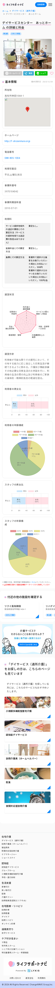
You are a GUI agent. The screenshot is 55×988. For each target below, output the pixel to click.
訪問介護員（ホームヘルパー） (15, 844)
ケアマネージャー (9, 854)
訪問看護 (5, 913)
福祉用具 (5, 847)
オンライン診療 (8, 924)
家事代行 (5, 887)
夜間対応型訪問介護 (10, 851)
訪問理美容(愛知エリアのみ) (14, 901)
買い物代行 (6, 890)
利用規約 (42, 978)
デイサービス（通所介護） (13, 840)
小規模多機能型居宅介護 (12, 874)
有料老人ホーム (8, 946)
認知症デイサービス (10, 867)
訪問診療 (5, 910)
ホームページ (15, 73)
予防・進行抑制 (8, 877)
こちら (32, 582)
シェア (43, 73)
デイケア (5, 917)
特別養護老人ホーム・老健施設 (15, 953)
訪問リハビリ (7, 920)
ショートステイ (8, 858)
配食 (4, 894)
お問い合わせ (15, 978)
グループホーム (8, 870)
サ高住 (4, 942)
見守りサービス (8, 933)
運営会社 (29, 978)
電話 (30, 73)
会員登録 (41, 4)
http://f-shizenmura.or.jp (17, 141)
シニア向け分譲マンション (13, 949)
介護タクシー (7, 897)
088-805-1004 (12, 158)
